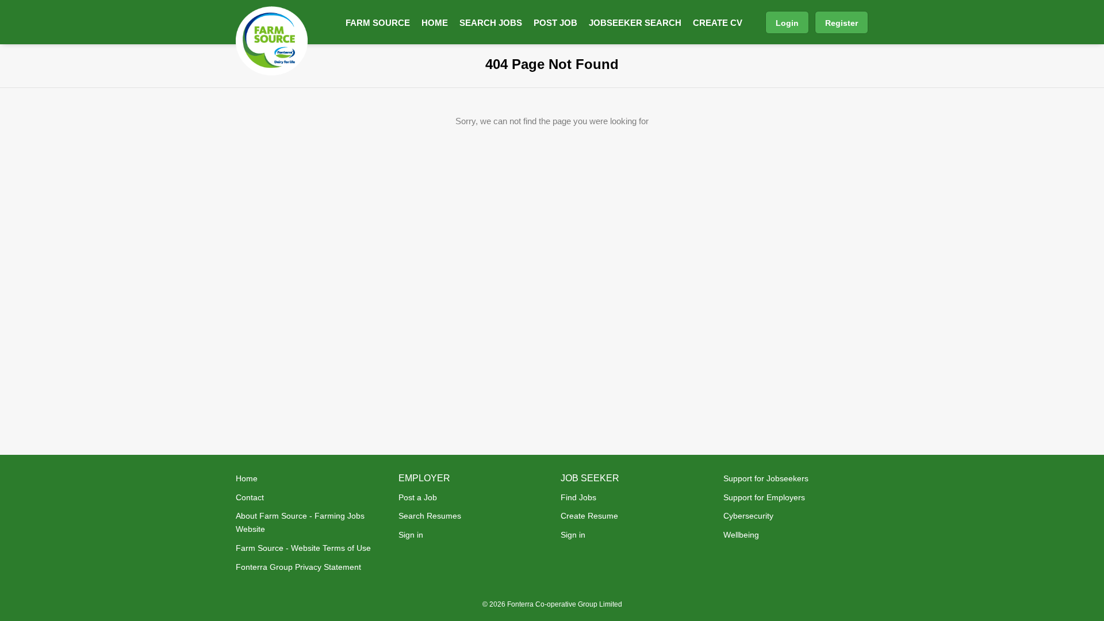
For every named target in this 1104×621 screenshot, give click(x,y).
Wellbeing (741, 534)
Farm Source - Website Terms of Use (303, 548)
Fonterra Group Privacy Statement (298, 567)
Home (247, 478)
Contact (250, 497)
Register (841, 23)
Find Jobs (578, 497)
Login (787, 23)
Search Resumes (429, 515)
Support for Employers (764, 497)
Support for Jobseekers (765, 478)
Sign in (410, 534)
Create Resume (589, 515)
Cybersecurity (748, 515)
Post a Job (417, 497)
